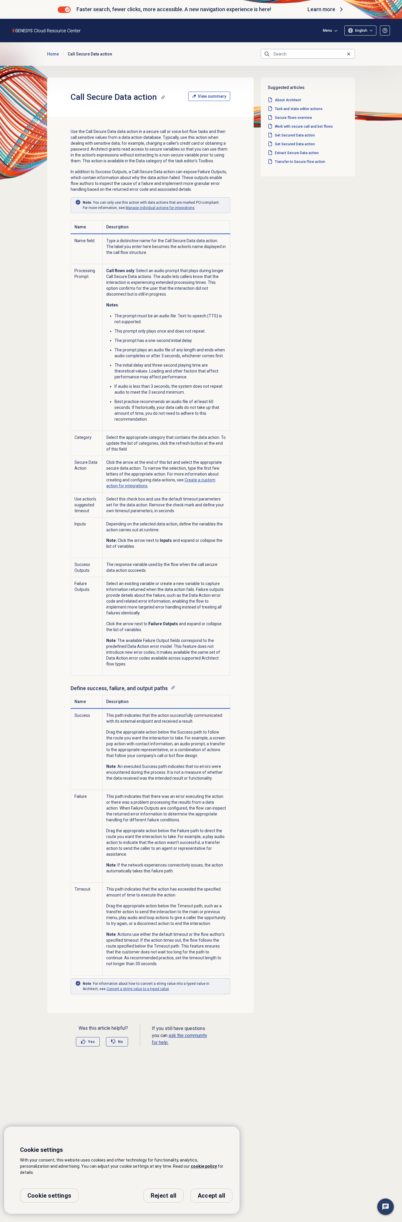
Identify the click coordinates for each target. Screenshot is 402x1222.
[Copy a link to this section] (163, 97)
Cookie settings (49, 1195)
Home (53, 54)
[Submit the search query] (267, 54)
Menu (327, 30)
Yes (91, 1042)
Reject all (163, 1195)
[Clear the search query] (348, 53)
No (120, 1042)
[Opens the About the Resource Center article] (385, 31)
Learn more (321, 9)
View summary (212, 96)
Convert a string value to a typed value (138, 989)
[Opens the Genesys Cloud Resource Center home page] (46, 30)
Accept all (211, 1195)
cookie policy (204, 1166)
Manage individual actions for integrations (160, 208)
